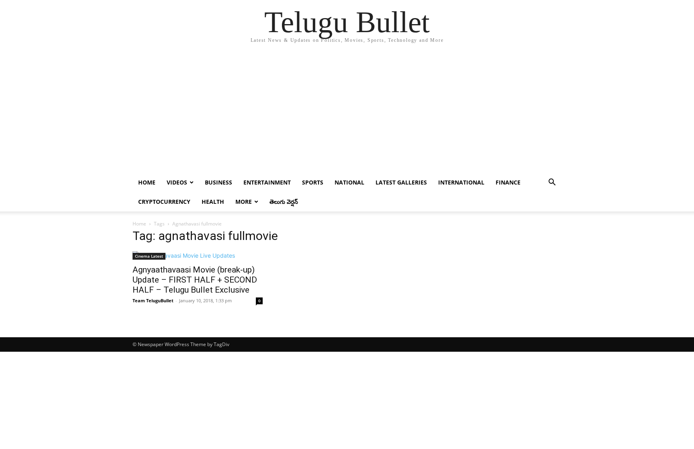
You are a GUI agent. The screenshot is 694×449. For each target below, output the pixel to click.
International (461, 182)
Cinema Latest (149, 256)
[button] (551, 183)
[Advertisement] (347, 112)
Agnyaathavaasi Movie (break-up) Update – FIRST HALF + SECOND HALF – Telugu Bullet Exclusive (195, 280)
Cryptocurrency (164, 201)
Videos (177, 182)
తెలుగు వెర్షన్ (283, 201)
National (349, 182)
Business (218, 182)
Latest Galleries (401, 182)
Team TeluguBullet (153, 300)
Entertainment (267, 182)
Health (213, 201)
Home (146, 182)
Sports (312, 182)
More (243, 201)
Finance (508, 182)
